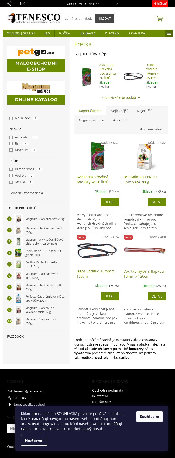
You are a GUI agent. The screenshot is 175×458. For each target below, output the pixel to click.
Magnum (25, 150)
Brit (21, 143)
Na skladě (25, 118)
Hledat (105, 18)
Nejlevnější (119, 111)
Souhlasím (149, 416)
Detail (110, 202)
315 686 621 (23, 398)
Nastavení (34, 440)
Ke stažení (100, 396)
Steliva (23, 182)
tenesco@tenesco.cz (29, 391)
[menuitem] (21, 33)
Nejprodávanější (91, 120)
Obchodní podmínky (83, 4)
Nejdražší (144, 111)
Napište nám (102, 401)
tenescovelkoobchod (29, 404)
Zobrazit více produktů (119, 97)
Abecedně (121, 120)
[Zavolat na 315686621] (14, 3)
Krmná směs (28, 169)
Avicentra (25, 137)
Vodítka (24, 175)
